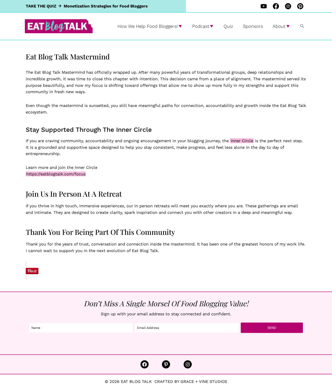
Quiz (228, 26)
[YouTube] (263, 6)
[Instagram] (288, 6)
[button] (302, 26)
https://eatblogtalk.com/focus (55, 174)
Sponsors (253, 26)
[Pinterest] (300, 6)
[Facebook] (276, 6)
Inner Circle (242, 140)
